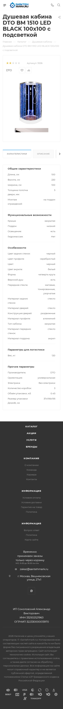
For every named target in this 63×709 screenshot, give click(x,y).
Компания (31, 458)
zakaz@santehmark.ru (34, 569)
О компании (32, 465)
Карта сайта (31, 539)
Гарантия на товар (31, 507)
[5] (18, 63)
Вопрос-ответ (31, 530)
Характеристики (17, 154)
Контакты (31, 479)
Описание (43, 154)
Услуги (31, 440)
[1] (7, 63)
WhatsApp (31, 590)
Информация (31, 491)
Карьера (31, 474)
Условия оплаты (32, 497)
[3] (13, 63)
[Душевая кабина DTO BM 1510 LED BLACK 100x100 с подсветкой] (31, 102)
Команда (32, 469)
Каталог (31, 426)
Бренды (31, 446)
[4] (15, 63)
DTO (9, 70)
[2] (10, 63)
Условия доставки (31, 502)
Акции (31, 433)
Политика (31, 511)
